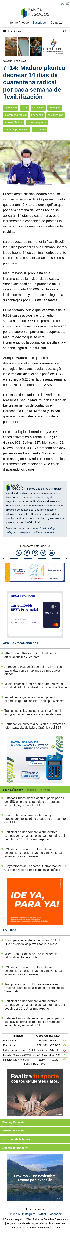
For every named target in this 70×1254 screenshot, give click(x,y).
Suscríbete (39, 22)
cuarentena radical (15, 115)
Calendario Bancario (15, 1147)
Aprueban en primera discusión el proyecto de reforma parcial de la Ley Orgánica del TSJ (34, 725)
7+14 (24, 107)
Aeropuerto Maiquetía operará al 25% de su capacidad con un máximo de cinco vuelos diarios (33, 670)
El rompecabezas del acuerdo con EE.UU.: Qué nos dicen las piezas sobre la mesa (32, 942)
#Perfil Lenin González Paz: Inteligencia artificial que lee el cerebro (30, 655)
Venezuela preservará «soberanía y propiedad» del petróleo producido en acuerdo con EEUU (35, 819)
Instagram (25, 532)
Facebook (49, 532)
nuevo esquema (37, 122)
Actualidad (10, 107)
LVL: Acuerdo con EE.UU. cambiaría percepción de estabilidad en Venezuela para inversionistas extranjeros (34, 853)
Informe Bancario (13, 1130)
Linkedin (14, 1214)
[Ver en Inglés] (62, 3)
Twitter (36, 532)
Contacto (56, 22)
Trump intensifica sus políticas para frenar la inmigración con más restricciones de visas (33, 712)
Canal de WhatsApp (43, 528)
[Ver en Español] (67, 3)
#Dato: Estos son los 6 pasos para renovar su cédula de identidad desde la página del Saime (35, 685)
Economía (37, 115)
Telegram (11, 532)
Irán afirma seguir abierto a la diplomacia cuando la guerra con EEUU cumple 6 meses (34, 699)
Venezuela (40, 129)
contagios (54, 107)
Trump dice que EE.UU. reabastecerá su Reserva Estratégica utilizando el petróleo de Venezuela (34, 988)
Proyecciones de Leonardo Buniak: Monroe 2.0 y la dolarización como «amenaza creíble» (35, 867)
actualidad (38, 107)
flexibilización (55, 115)
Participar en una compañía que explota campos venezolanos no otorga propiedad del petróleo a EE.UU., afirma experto (34, 835)
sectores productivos (16, 129)
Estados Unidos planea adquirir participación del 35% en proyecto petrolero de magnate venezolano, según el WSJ (34, 802)
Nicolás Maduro (13, 122)
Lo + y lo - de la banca (16, 1138)
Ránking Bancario (13, 1122)
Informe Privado (18, 22)
